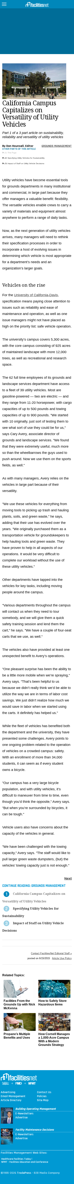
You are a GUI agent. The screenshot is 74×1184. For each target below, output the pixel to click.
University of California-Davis (36, 295)
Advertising (8, 1092)
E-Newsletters (24, 1113)
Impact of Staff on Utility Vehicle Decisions (26, 163)
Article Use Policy (62, 958)
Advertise (21, 1117)
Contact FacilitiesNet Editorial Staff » (51, 953)
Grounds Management (57, 146)
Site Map (42, 1100)
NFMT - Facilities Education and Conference (24, 1162)
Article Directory (11, 1100)
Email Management (13, 1096)
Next (68, 878)
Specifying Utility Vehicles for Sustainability (26, 158)
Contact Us (44, 1092)
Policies (41, 1096)
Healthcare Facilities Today (16, 1159)
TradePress (24, 1173)
